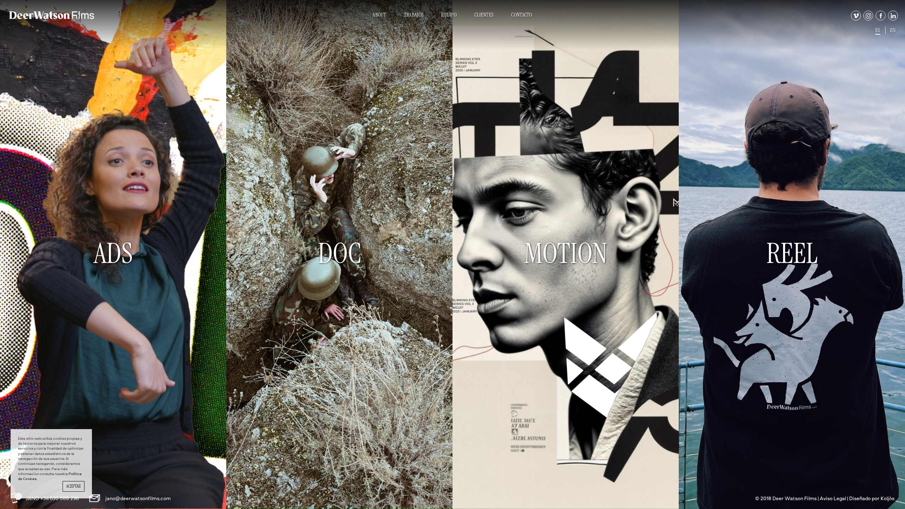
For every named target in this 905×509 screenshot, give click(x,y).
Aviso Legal (833, 498)
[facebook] (880, 18)
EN (893, 30)
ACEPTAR (73, 486)
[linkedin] (892, 18)
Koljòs (887, 498)
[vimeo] (855, 18)
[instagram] (867, 18)
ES (877, 30)
